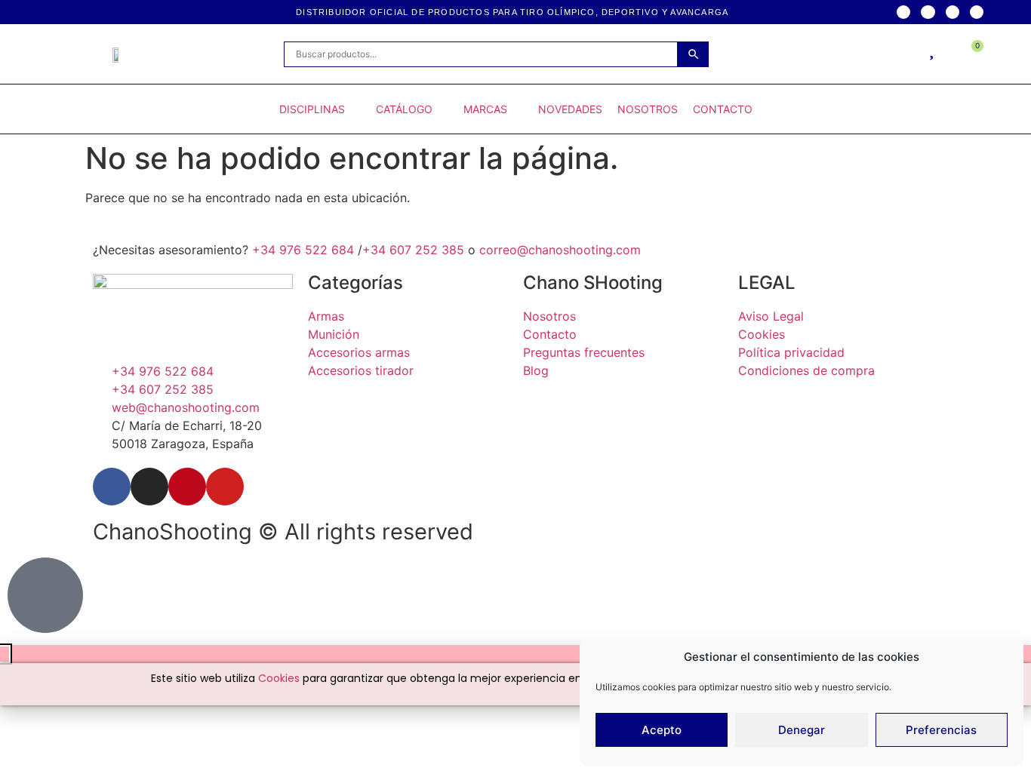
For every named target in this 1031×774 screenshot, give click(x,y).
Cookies (279, 678)
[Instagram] (927, 12)
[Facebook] (112, 486)
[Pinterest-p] (952, 12)
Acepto (662, 730)
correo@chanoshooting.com (560, 249)
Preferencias (941, 730)
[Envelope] (75, 12)
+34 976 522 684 (303, 249)
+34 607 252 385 (413, 249)
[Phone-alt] (51, 12)
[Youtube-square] (976, 12)
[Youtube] (225, 486)
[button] (4, 654)
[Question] (98, 12)
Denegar (801, 730)
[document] (515, 675)
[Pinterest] (187, 486)
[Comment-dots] (121, 12)
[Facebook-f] (903, 12)
